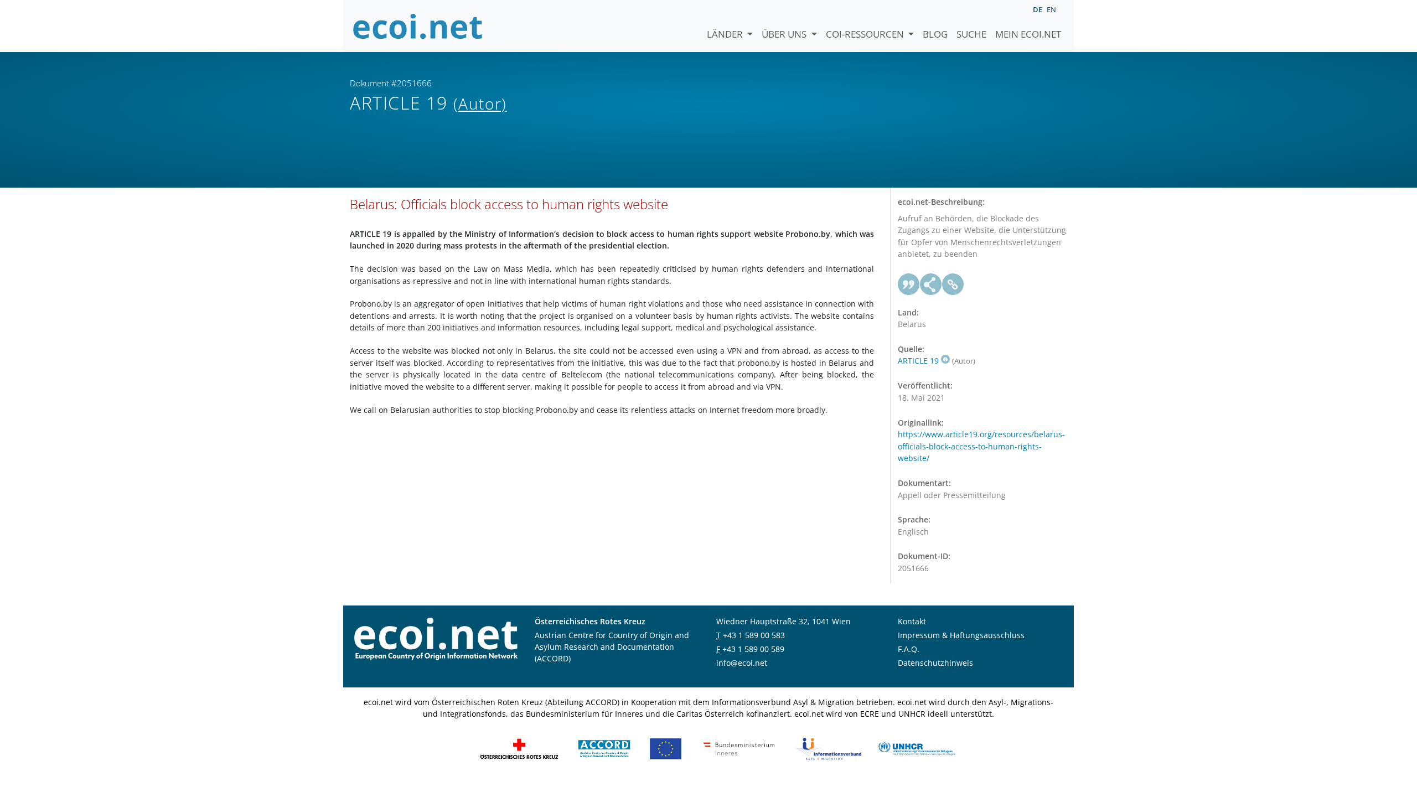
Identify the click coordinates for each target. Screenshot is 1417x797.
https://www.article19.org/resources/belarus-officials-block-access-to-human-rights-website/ (981, 446)
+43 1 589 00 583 (754, 635)
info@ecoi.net (741, 663)
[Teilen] (931, 284)
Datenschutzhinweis (935, 663)
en (1051, 9)
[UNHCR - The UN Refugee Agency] (916, 748)
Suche (971, 34)
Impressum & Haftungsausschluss (961, 635)
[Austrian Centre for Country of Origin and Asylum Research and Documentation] (604, 748)
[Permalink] (953, 284)
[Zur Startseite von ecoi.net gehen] (417, 26)
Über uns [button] (785, 34)
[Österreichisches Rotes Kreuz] (519, 748)
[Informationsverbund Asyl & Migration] (828, 748)
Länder (726, 34)
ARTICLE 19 (918, 360)
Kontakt (912, 621)
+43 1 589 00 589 (753, 649)
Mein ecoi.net (1028, 34)
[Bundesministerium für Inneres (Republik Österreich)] (739, 748)
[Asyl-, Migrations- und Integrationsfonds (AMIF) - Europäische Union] (665, 748)
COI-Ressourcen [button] (866, 34)
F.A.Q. (908, 649)
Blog (935, 34)
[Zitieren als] (909, 284)
